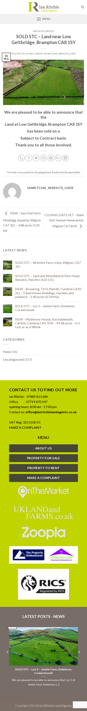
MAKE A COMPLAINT (25, 427)
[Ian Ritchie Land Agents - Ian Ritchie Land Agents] (43, 7)
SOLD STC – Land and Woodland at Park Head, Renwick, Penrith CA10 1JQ (47, 278)
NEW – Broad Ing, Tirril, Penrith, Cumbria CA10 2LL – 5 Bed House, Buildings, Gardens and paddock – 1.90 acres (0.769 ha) (48, 292)
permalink (74, 172)
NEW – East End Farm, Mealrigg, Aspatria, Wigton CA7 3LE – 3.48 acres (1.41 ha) (22, 221)
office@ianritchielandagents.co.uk (51, 412)
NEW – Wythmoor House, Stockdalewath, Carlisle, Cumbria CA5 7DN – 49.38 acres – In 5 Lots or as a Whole (47, 323)
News (7, 351)
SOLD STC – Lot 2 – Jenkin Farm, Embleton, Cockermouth (45, 308)
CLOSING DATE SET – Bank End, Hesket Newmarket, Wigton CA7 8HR (64, 220)
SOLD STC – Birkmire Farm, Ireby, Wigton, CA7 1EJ (48, 264)
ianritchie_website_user (60, 53)
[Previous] (8, 660)
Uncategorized (43, 31)
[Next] (79, 660)
